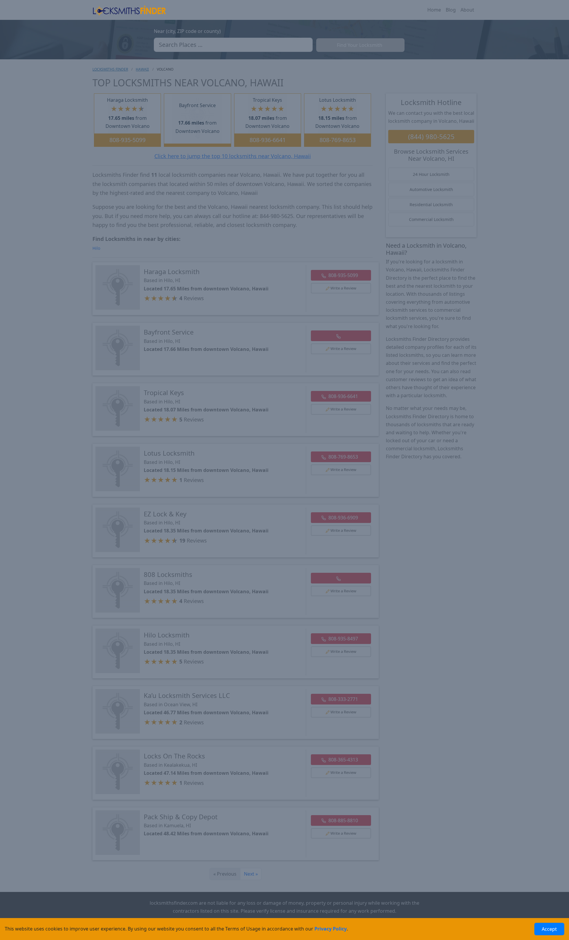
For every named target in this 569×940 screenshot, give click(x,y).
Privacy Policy (330, 928)
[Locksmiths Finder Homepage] (129, 10)
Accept (549, 929)
